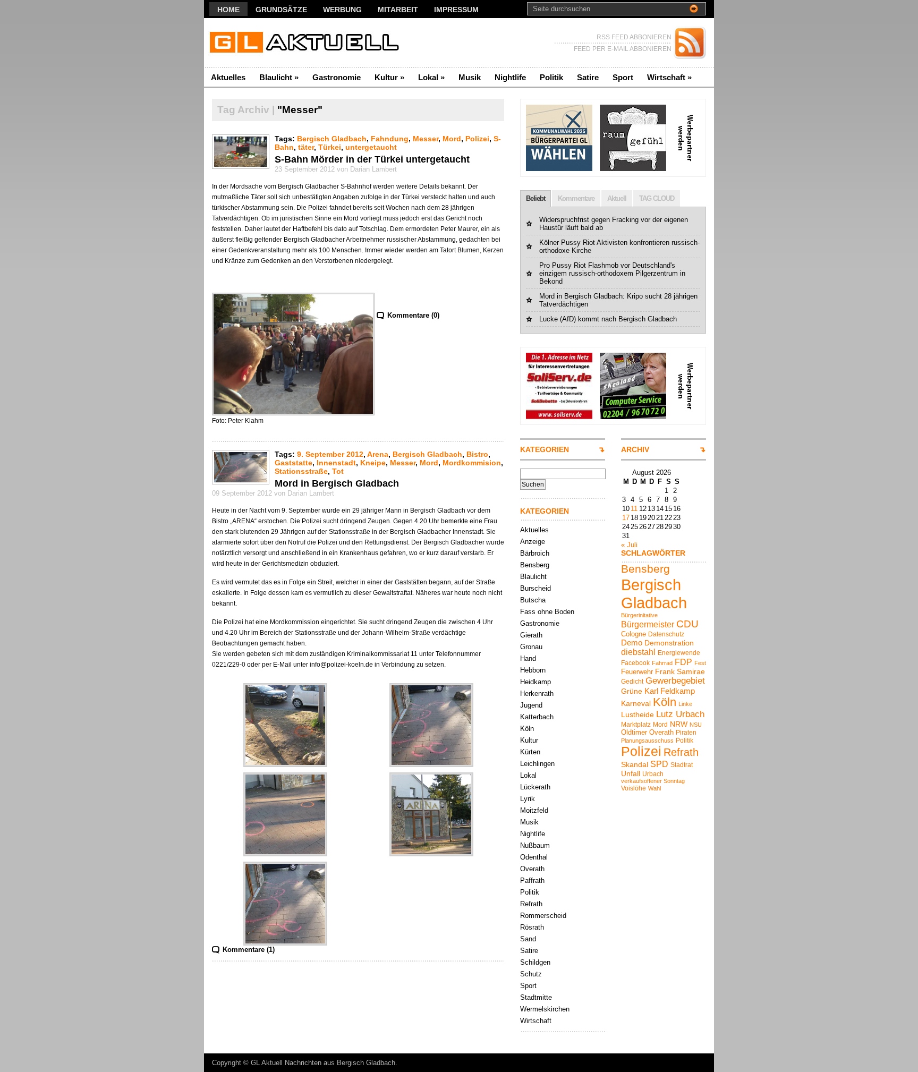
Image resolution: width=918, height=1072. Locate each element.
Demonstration (669, 643)
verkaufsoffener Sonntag (653, 781)
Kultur (389, 77)
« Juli (629, 545)
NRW (678, 724)
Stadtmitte (536, 997)
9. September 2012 (330, 454)
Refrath (531, 904)
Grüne (631, 691)
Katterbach (537, 717)
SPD (659, 764)
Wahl (654, 788)
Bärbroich (534, 553)
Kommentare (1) (249, 950)
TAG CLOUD (656, 198)
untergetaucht (371, 147)
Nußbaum (535, 845)
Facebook (635, 663)
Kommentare (576, 198)
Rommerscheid (543, 916)
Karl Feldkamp (669, 690)
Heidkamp (535, 682)
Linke (685, 704)
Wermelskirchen (545, 1009)
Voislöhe (633, 788)
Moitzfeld (534, 810)
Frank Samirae (680, 671)
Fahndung (390, 138)
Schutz (531, 974)
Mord (452, 138)
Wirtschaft (669, 77)
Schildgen (535, 962)
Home (228, 9)
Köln (527, 729)
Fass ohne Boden (547, 612)
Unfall (630, 773)
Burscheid (535, 588)
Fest (700, 663)
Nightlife (510, 77)
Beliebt (535, 198)
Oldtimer (634, 732)
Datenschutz (666, 634)
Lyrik (527, 799)
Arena (377, 454)
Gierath (531, 635)
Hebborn (533, 670)
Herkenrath (537, 693)
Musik (469, 77)
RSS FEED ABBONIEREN (634, 37)
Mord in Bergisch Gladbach (337, 483)
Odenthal (534, 857)
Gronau (531, 647)
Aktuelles (228, 77)
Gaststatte (293, 462)
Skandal (634, 764)
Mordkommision (472, 462)
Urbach (653, 774)
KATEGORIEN (544, 449)
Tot (338, 471)
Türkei (329, 147)
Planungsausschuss (647, 740)
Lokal (431, 77)
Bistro (477, 454)
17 (626, 518)
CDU (687, 623)
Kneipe (373, 462)
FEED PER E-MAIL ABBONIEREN (623, 49)
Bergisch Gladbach (332, 138)
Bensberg (534, 565)
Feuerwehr (637, 672)
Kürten (530, 752)
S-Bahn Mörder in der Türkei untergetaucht (372, 159)
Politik (551, 77)
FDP (683, 662)
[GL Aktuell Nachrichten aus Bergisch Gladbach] (307, 42)
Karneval (636, 703)
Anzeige (532, 542)
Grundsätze (281, 9)
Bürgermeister (647, 624)
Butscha (533, 600)
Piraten (686, 732)
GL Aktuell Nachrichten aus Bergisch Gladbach (323, 1063)
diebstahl (638, 652)
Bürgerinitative (639, 615)
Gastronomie (336, 77)
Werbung (342, 9)
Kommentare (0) (413, 315)
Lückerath (535, 787)
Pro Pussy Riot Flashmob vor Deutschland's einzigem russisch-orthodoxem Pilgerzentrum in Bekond (612, 273)
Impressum (456, 9)
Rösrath (532, 927)
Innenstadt (336, 462)
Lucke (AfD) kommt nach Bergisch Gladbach (608, 319)
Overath (532, 869)
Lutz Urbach (680, 714)
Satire (588, 77)
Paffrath (532, 880)
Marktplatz (636, 724)
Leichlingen (537, 764)
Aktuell (616, 198)
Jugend (531, 705)
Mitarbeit (398, 9)
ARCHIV (635, 449)
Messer (425, 138)
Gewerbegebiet (675, 681)
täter (306, 147)
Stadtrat (681, 765)
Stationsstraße (301, 471)
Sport (623, 77)
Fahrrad (662, 663)
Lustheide (637, 714)
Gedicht (632, 681)
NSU (696, 724)
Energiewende (679, 653)
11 (634, 509)
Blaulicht (279, 77)
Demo (631, 642)
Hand (528, 658)
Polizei (477, 138)
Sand (528, 939)
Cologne (633, 634)
